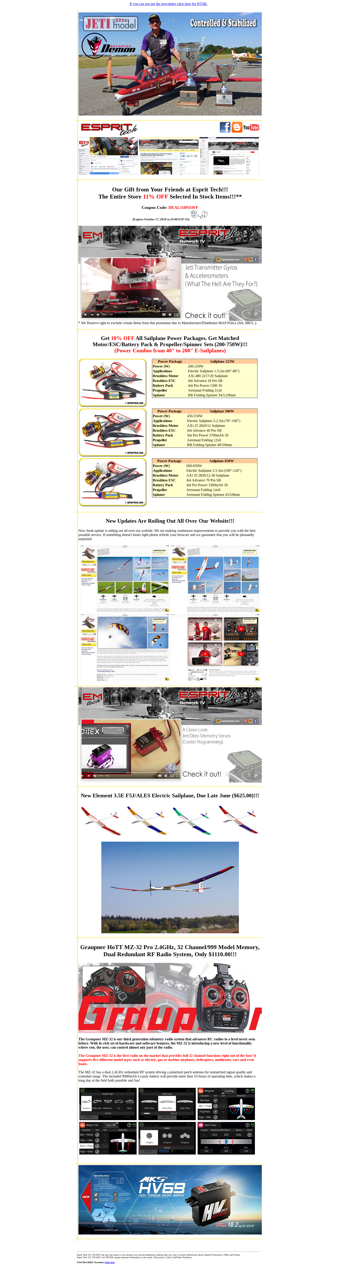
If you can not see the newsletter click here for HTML (168, 4)
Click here (110, 1262)
